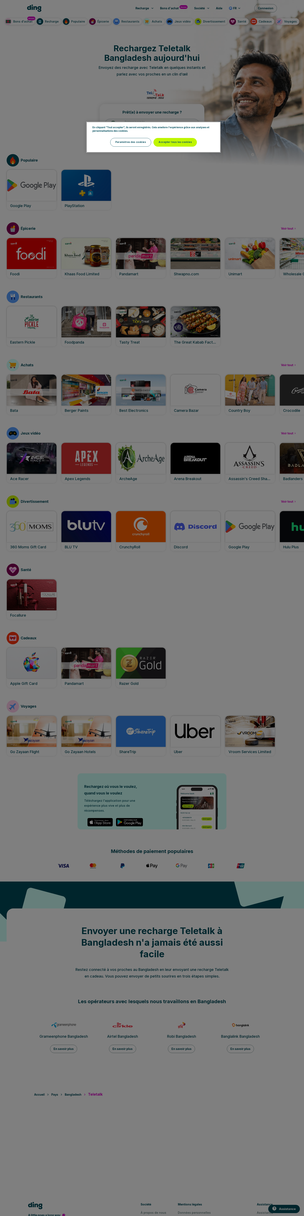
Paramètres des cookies (130, 142)
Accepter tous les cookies (175, 142)
